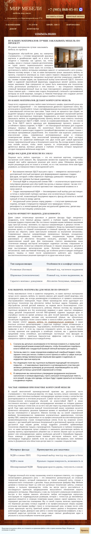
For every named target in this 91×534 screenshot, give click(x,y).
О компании (13, 24)
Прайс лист (53, 24)
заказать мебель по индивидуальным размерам (51, 322)
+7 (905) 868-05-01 (63, 9)
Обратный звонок (75, 16)
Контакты (33, 28)
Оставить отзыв (55, 16)
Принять (84, 530)
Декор (12, 28)
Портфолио (73, 24)
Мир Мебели (26, 8)
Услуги (33, 24)
